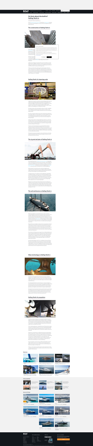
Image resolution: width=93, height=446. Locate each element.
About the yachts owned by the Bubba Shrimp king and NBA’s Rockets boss (62, 363)
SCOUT (56, 427)
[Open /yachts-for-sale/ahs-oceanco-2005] (62, 398)
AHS (56, 403)
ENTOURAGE (26, 403)
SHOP (50, 10)
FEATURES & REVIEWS (35, 12)
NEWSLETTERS (58, 10)
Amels (24, 404)
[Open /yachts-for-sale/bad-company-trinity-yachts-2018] (30, 410)
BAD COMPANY (26, 415)
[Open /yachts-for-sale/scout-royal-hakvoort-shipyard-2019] (62, 422)
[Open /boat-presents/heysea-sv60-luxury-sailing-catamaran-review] (42, 387)
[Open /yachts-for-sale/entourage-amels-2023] (30, 398)
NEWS (31, 12)
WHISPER (41, 427)
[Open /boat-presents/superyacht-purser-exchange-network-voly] (27, 382)
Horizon (40, 404)
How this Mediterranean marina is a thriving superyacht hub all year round (66, 387)
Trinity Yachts (25, 416)
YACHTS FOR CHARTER (48, 12)
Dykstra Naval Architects (31, 165)
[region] (47, 52)
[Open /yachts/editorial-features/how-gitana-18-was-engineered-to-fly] (30, 358)
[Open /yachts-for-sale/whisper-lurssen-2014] (46, 422)
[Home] (26, 12)
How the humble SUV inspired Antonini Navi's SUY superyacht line (66, 382)
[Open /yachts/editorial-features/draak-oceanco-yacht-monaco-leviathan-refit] (46, 369)
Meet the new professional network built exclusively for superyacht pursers (34, 382)
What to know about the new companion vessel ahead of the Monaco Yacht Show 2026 (46, 375)
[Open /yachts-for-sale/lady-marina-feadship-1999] (46, 410)
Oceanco (56, 404)
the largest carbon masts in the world (42, 161)
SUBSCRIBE (53, 10)
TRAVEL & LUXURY (54, 12)
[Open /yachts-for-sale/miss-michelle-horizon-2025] (46, 398)
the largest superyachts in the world (35, 22)
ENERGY (56, 415)
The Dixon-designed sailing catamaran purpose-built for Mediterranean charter (50, 387)
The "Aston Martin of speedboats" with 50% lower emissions (50, 382)
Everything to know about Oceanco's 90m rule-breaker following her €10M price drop (46, 363)
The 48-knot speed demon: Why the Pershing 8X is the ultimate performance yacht (34, 387)
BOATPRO (68, 12)
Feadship (40, 416)
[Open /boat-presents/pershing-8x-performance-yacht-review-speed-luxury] (27, 387)
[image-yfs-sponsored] (24, 402)
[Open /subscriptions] (49, 441)
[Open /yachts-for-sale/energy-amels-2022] (62, 410)
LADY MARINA (41, 415)
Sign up (63, 439)
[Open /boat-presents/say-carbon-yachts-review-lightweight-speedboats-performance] (42, 382)
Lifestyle (56, 374)
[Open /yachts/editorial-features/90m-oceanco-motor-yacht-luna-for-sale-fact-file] (46, 358)
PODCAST (47, 10)
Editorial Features (26, 374)
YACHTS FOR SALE (42, 12)
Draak (40, 374)
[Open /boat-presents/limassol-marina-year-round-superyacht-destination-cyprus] (58, 387)
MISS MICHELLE (42, 403)
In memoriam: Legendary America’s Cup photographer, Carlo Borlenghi (30, 375)
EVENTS (65, 12)
